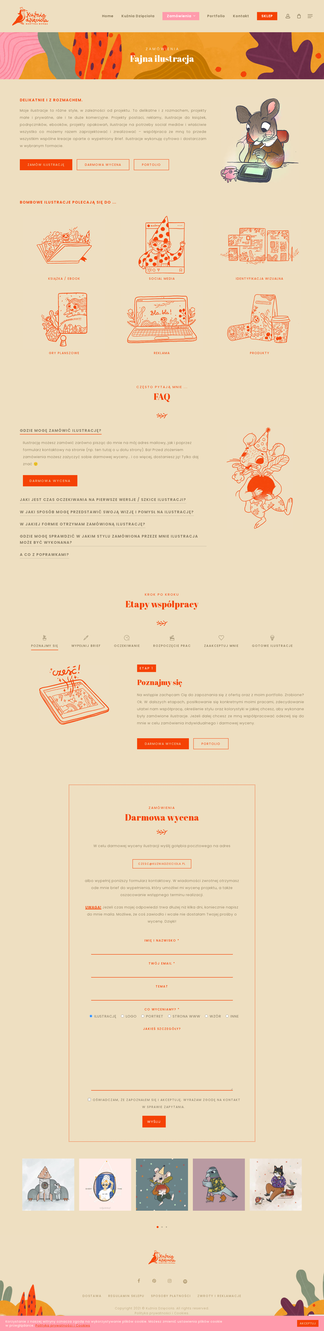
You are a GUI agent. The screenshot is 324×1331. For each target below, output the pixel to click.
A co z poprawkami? (44, 554)
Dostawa (92, 1296)
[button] (157, 1227)
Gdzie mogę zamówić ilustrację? (61, 430)
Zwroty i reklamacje (219, 1296)
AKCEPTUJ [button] (308, 1323)
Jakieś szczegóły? (162, 1029)
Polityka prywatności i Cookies (62, 1325)
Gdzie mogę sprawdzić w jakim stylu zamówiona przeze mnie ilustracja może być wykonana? (109, 539)
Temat (162, 986)
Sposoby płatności (171, 1296)
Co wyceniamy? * (162, 1009)
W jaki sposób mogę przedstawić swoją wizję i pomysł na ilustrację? (107, 512)
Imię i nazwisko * (161, 940)
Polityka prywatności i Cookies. (162, 1313)
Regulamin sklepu (126, 1296)
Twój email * (162, 963)
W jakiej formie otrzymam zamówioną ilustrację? (82, 524)
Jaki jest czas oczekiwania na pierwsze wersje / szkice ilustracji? (103, 499)
